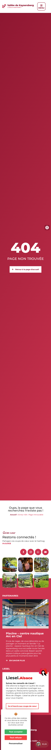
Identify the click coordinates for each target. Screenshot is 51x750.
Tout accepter (16, 732)
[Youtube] (45, 552)
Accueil (13, 515)
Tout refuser (16, 738)
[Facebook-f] (23, 552)
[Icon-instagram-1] (31, 552)
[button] (15, 660)
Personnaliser (16, 743)
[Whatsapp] (38, 552)
